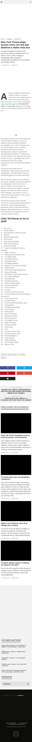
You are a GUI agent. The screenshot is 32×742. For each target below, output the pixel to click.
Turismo (22, 354)
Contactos (24, 723)
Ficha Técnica (11, 723)
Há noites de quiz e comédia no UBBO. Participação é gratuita (14, 646)
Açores (4, 354)
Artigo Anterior (16, 387)
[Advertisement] (16, 21)
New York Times (12, 354)
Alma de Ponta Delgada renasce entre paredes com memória (14, 671)
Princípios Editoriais (17, 724)
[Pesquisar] (30, 2)
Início (3, 39)
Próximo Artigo (16, 396)
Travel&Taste (5, 65)
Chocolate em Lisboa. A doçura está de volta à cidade (16, 399)
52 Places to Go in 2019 (13, 102)
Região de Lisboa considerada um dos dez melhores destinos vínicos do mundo (16, 391)
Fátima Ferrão (5, 452)
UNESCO (4, 357)
